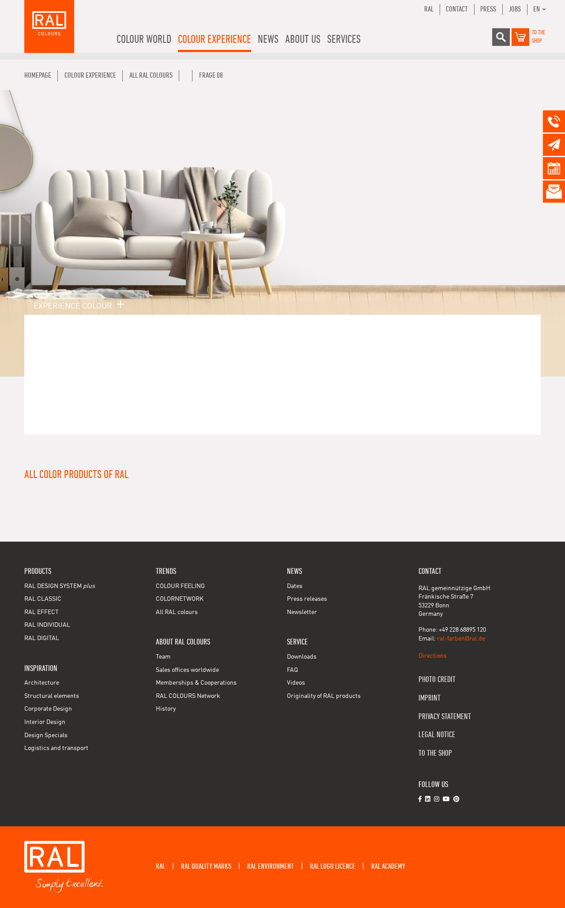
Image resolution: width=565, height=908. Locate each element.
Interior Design (44, 722)
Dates (294, 586)
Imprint (429, 698)
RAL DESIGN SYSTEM (59, 586)
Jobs (514, 9)
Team (163, 657)
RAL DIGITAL (41, 638)
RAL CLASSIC (42, 599)
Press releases (307, 599)
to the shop (435, 753)
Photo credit (437, 679)
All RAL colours (177, 612)
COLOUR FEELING (180, 586)
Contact (457, 9)
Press (488, 9)
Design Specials (46, 735)
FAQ (292, 670)
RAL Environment (270, 866)
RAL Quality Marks (206, 866)
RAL (428, 9)
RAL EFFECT (41, 612)
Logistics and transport (56, 748)
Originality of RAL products (324, 696)
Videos (296, 683)
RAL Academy (388, 866)
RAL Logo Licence (332, 866)
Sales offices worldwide (187, 670)
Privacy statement (444, 716)
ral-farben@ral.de (461, 639)
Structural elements (51, 696)
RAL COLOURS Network (188, 696)
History (166, 709)
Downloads (301, 657)
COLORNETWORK (179, 599)
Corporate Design (48, 709)
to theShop (538, 37)
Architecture (41, 683)
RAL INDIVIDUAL (47, 625)
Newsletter (302, 612)
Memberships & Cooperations (196, 683)
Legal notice (436, 735)
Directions (432, 656)
